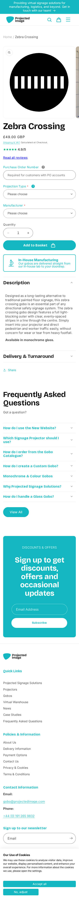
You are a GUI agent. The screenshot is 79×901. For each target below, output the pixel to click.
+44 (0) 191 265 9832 (19, 816)
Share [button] (12, 370)
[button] (49, 19)
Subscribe (39, 622)
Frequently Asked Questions (22, 721)
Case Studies (12, 714)
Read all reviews (15, 158)
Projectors (10, 689)
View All (16, 512)
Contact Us (11, 761)
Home (7, 37)
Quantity (9, 224)
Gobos (7, 695)
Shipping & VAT (11, 142)
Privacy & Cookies (15, 767)
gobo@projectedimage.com (24, 801)
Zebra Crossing (26, 37)
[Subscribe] (71, 838)
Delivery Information (17, 748)
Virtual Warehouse (15, 702)
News (7, 708)
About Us (9, 742)
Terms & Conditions (16, 774)
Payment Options (15, 755)
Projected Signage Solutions (22, 683)
